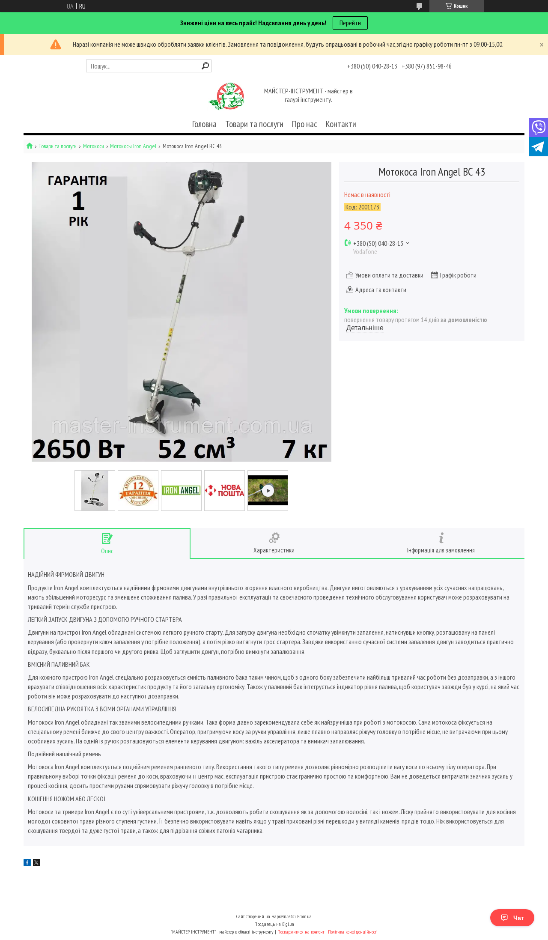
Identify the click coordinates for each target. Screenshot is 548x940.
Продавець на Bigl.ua (274, 924)
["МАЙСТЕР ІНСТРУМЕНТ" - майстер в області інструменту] (226, 96)
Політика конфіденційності (353, 931)
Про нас (304, 124)
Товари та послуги (254, 124)
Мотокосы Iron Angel (133, 146)
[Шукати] (205, 66)
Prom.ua (304, 916)
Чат (518, 917)
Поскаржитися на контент (300, 931)
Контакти (341, 124)
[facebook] (27, 863)
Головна (204, 124)
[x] (36, 863)
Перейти (350, 22)
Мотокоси (93, 146)
